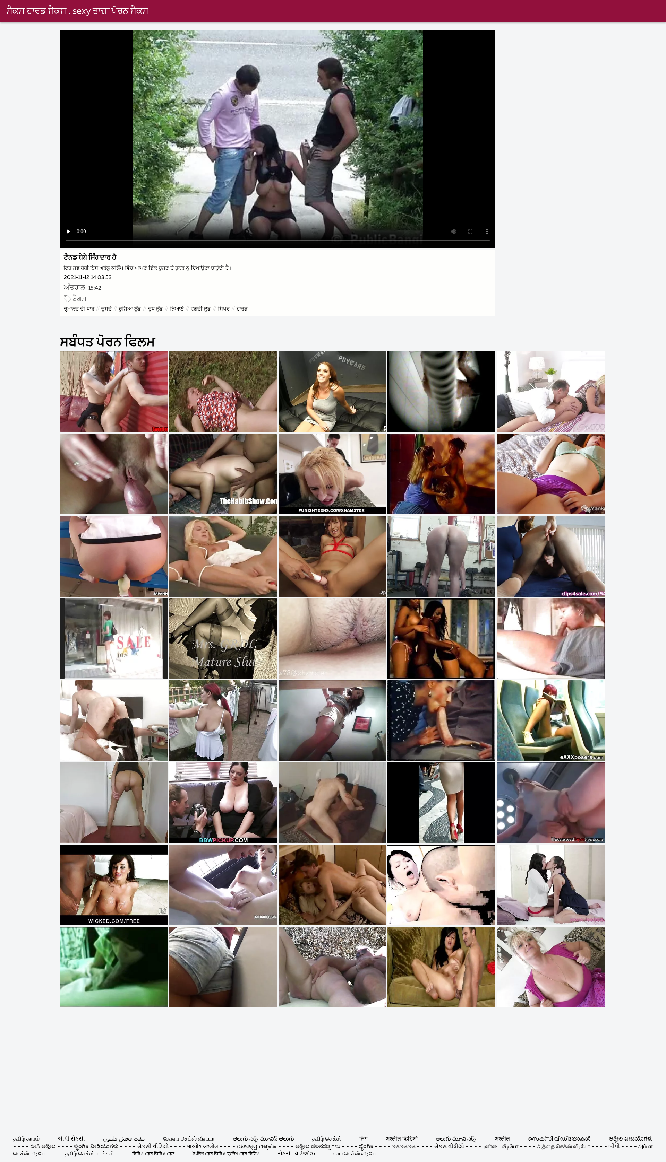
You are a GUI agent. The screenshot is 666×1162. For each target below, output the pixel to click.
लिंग (363, 1139)
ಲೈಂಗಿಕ (366, 1147)
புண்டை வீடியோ (500, 1147)
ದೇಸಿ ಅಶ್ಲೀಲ (43, 1147)
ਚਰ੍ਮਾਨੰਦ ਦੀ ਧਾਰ (79, 309)
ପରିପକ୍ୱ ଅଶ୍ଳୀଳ (257, 1147)
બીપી (614, 1147)
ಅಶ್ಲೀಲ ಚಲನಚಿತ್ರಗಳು (318, 1147)
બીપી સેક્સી (71, 1139)
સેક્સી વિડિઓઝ (296, 1154)
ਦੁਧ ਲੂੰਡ (155, 309)
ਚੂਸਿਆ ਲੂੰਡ (130, 309)
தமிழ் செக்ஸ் (326, 1139)
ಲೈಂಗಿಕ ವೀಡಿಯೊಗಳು (96, 1147)
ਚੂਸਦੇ (106, 309)
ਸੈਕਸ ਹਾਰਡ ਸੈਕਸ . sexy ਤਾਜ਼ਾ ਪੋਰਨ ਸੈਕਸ (77, 11)
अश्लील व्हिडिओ (402, 1139)
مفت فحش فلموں (124, 1139)
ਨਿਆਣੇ (177, 309)
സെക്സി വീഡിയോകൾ (560, 1139)
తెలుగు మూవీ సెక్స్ (456, 1139)
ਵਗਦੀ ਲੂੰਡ (201, 309)
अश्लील (502, 1139)
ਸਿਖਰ (224, 309)
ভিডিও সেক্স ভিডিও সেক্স (153, 1154)
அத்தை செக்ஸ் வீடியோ (563, 1147)
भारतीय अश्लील (202, 1147)
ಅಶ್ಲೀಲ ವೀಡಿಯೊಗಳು (631, 1139)
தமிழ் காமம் (26, 1139)
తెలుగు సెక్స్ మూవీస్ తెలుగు (264, 1139)
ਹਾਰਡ (242, 309)
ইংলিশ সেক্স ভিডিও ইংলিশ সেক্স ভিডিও (226, 1154)
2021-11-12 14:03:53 (88, 277)
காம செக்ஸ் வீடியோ (355, 1154)
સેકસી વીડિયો (153, 1147)
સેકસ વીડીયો (449, 1147)
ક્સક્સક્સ (404, 1147)
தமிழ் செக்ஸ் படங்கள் (89, 1154)
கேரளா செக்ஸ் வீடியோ (189, 1139)
